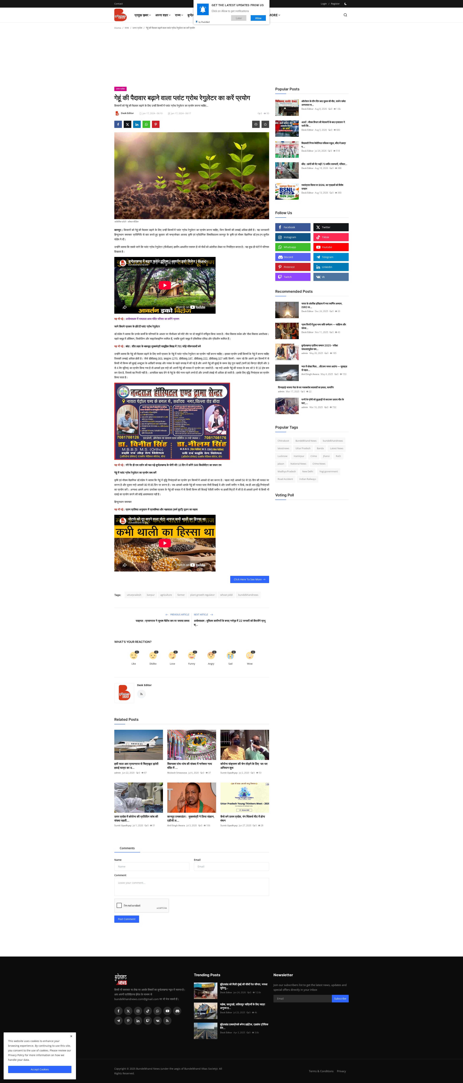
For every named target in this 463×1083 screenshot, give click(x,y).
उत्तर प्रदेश (137, 27)
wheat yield (226, 594)
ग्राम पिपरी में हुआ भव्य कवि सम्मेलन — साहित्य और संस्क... (323, 326)
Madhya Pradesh (287, 471)
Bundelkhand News (306, 440)
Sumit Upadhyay (228, 772)
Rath (338, 456)
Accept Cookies (40, 1069)
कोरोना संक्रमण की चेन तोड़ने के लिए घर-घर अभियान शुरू (243, 766)
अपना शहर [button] (161, 15)
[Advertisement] (231, 59)
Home (117, 27)
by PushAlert (204, 21)
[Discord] (177, 1011)
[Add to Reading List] (265, 124)
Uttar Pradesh (303, 448)
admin (117, 772)
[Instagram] (138, 1011)
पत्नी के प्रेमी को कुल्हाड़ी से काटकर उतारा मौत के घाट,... (322, 401)
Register (335, 3)
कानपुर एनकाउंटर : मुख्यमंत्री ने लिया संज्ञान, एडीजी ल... (190, 818)
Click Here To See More (248, 579)
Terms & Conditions (321, 1071)
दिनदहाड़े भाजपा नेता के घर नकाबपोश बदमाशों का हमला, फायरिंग (306, 387)
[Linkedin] (138, 1021)
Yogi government (328, 471)
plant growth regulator (202, 594)
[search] (345, 15)
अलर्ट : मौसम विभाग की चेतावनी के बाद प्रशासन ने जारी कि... (323, 124)
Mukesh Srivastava (177, 772)
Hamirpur (299, 456)
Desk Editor (144, 685)
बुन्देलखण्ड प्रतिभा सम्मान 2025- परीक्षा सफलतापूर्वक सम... (319, 347)
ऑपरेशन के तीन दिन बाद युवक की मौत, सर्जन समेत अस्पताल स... (323, 103)
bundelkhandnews (248, 594)
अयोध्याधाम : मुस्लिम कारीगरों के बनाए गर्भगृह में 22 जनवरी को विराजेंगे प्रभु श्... (230, 622)
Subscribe (340, 998)
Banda (320, 448)
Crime (314, 456)
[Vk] (157, 1021)
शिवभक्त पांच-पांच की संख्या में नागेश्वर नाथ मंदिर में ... (189, 766)
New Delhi (307, 471)
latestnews (283, 448)
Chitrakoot (283, 440)
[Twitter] (128, 1011)
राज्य (127, 27)
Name (118, 859)
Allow (258, 18)
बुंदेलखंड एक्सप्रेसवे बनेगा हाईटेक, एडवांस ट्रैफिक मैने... (244, 1026)
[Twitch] (148, 1021)
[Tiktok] (148, 1011)
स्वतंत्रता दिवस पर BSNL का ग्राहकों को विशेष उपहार (322, 186)
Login (324, 3)
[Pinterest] (128, 1021)
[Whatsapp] (157, 1011)
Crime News (319, 463)
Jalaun (281, 463)
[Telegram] (118, 1021)
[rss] (167, 1021)
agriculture (166, 594)
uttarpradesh (134, 594)
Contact (118, 3)
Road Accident (285, 479)
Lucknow (282, 456)
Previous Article (179, 614)
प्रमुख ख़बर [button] (141, 15)
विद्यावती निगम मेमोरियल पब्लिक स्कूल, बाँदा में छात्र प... (323, 144)
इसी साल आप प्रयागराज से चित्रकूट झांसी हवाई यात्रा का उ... (136, 766)
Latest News (336, 448)
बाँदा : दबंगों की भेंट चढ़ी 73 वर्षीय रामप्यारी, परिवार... (324, 164)
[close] (71, 1036)
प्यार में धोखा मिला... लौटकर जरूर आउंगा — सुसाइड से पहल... (324, 368)
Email (197, 859)
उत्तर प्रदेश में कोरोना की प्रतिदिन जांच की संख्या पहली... (136, 818)
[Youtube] (167, 1011)
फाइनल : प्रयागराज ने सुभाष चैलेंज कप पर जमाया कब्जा (162, 620)
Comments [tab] (127, 848)
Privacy (341, 1071)
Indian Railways (307, 479)
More (273, 15)
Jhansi (326, 456)
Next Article (201, 614)
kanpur (151, 594)
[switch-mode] (346, 4)
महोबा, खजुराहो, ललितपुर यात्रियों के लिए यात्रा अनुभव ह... (242, 1006)
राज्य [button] (177, 15)
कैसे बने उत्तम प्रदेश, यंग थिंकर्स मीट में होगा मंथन (242, 818)
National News (298, 463)
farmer (181, 594)
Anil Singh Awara (176, 825)
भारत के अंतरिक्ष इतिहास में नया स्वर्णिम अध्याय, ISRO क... (321, 305)
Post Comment (126, 919)
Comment (120, 875)
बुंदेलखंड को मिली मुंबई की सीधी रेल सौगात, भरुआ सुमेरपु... (243, 986)
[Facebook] (118, 1011)
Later (239, 18)
